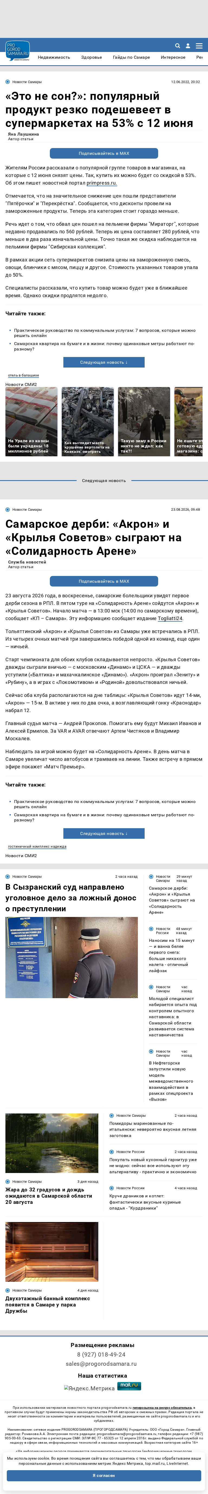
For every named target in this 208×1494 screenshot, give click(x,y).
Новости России (163, 931)
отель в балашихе (23, 375)
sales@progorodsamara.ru (101, 1364)
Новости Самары (27, 82)
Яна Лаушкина (23, 134)
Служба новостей (27, 562)
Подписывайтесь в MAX (104, 153)
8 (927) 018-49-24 (101, 1354)
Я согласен (104, 1475)
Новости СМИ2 (21, 384)
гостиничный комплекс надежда (37, 846)
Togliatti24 (170, 618)
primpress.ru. (102, 183)
